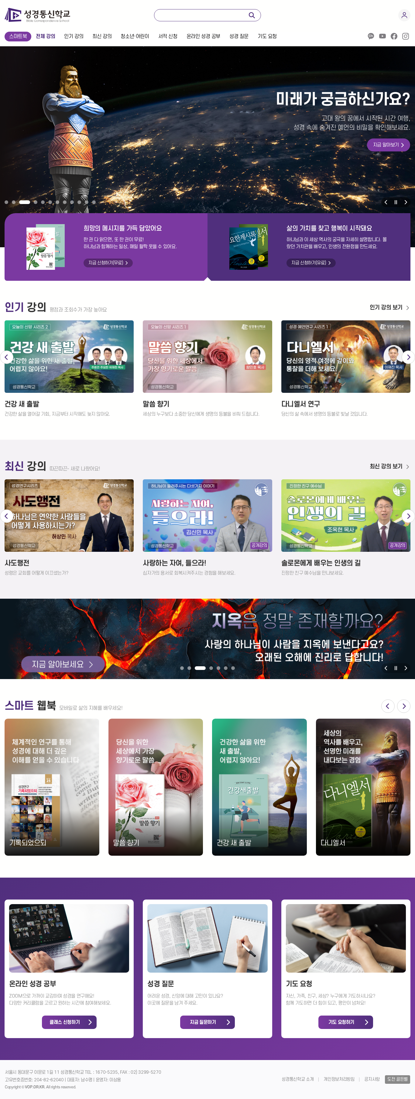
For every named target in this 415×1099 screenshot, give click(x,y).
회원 (404, 15)
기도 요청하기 (341, 1022)
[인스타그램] (405, 36)
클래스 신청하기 (65, 1022)
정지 (396, 202)
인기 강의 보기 (386, 308)
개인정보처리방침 (339, 1079)
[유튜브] (382, 36)
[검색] (252, 15)
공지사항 (372, 1079)
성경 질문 (239, 36)
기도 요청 (267, 36)
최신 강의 (101, 36)
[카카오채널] (371, 36)
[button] (6, 202)
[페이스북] (394, 36)
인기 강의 (73, 36)
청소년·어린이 (135, 36)
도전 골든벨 (397, 1079)
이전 (386, 202)
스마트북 (18, 36)
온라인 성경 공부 (203, 36)
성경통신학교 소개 (298, 1079)
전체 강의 (45, 36)
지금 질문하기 (203, 1022)
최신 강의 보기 (386, 466)
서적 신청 (167, 36)
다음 (405, 202)
